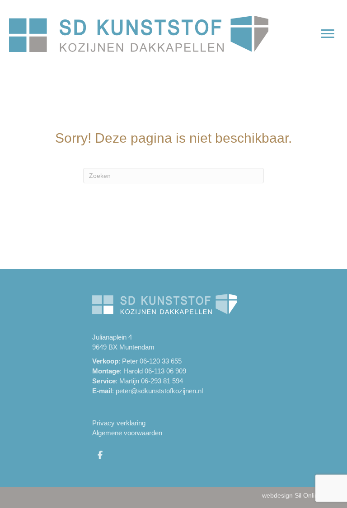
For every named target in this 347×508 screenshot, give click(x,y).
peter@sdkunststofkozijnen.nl (159, 391)
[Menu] (327, 34)
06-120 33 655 (161, 361)
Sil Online (308, 495)
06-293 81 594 (162, 381)
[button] (100, 454)
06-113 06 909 (165, 371)
